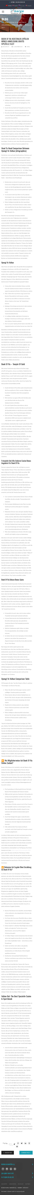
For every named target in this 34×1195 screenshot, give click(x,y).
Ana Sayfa (4, 1184)
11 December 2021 (18, 46)
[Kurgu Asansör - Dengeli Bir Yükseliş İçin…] (17, 11)
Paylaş (5, 1143)
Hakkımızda (12, 1184)
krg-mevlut (6, 46)
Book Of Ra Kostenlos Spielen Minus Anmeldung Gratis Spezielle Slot (15, 41)
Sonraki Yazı (25, 1152)
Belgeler (20, 1184)
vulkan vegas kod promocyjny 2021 (21, 850)
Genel (7, 22)
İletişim (27, 1184)
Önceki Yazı (8, 1152)
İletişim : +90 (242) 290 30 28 (18, 2)
